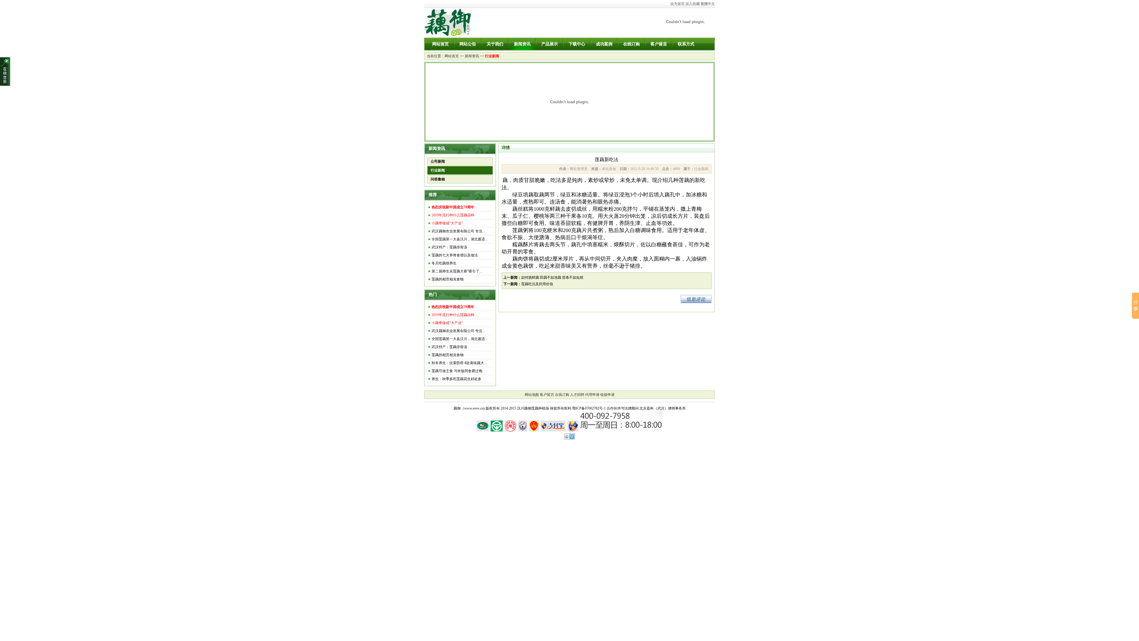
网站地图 (532, 395)
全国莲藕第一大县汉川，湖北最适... (460, 239)
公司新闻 (438, 161)
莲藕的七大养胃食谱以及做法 (455, 255)
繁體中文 (708, 4)
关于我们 (495, 44)
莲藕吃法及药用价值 (537, 284)
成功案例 (604, 44)
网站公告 (467, 44)
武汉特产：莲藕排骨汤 (449, 247)
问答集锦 (438, 179)
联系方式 (686, 44)
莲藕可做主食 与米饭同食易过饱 (457, 371)
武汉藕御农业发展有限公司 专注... (458, 231)
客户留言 (658, 44)
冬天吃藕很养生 (444, 263)
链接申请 (607, 395)
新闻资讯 (522, 44)
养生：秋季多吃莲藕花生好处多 (456, 379)
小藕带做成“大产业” (447, 223)
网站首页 (440, 44)
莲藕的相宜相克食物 (448, 279)
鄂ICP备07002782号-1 (589, 408)
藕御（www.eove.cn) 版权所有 (477, 408)
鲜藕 (555, 209)
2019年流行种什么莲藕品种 (453, 215)
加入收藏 (692, 4)
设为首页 (677, 4)
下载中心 (577, 44)
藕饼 (528, 266)
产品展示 (549, 44)
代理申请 (592, 395)
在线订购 (631, 44)
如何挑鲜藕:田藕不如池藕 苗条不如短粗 (552, 277)
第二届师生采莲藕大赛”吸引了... (457, 271)
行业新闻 (492, 56)
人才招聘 (577, 395)
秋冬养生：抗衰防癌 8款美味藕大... (459, 363)
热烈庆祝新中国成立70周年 (453, 207)
